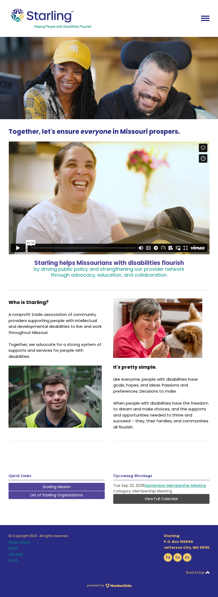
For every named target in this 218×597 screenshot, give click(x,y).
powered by (96, 585)
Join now (16, 554)
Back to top (195, 572)
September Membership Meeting (175, 485)
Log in (13, 559)
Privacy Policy (19, 542)
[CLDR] (50, 27)
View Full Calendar (161, 498)
